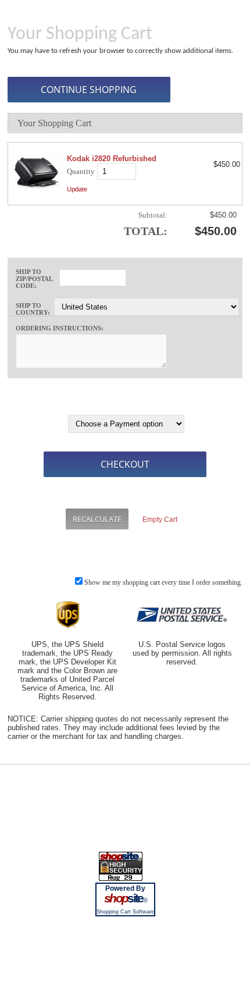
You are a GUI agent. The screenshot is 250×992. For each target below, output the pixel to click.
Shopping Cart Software (125, 912)
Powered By (125, 888)
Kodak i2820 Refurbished (111, 158)
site (125, 898)
